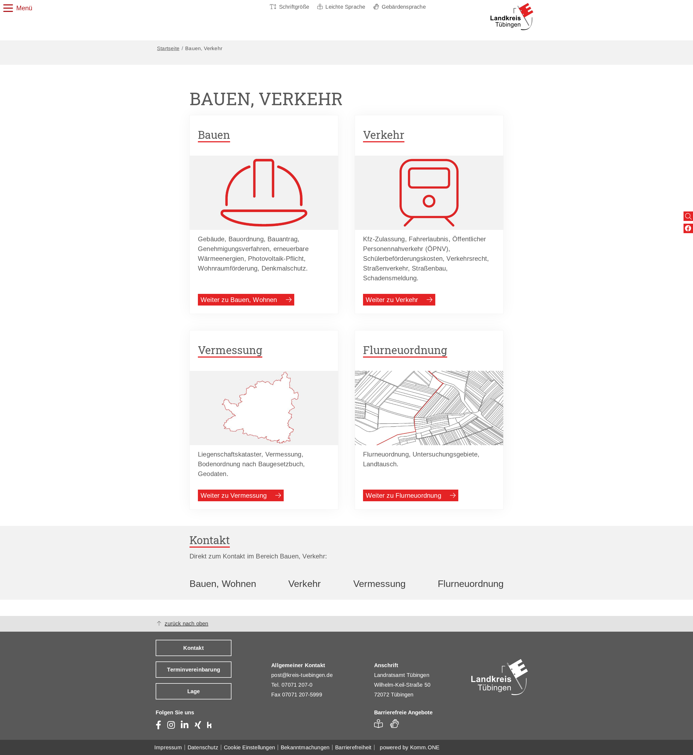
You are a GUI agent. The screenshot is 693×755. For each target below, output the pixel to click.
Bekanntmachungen (305, 747)
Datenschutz (203, 747)
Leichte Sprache (345, 7)
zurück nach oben (186, 624)
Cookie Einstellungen (249, 747)
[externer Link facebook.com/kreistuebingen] (688, 228)
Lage (193, 691)
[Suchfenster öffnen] (688, 216)
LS (380, 725)
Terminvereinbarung (193, 670)
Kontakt (193, 648)
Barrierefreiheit (353, 747)
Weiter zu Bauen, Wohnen (239, 299)
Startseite (168, 48)
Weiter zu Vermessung (234, 495)
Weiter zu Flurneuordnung (403, 495)
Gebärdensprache (404, 7)
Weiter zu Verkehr (392, 299)
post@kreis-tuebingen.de (302, 675)
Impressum (168, 747)
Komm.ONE (425, 747)
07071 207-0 (297, 685)
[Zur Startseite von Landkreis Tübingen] (503, 16)
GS (396, 725)
